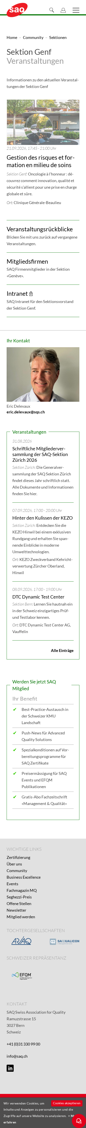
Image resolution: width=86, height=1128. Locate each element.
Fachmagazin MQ (22, 890)
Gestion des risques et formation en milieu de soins (41, 161)
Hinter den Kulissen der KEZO (42, 517)
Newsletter (16, 910)
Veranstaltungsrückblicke (40, 229)
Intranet (17, 293)
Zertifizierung (18, 857)
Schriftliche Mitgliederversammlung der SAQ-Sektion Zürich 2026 (40, 454)
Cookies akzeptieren (66, 1103)
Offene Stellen (19, 903)
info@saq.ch (17, 1056)
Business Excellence (24, 877)
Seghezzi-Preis (19, 896)
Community (17, 870)
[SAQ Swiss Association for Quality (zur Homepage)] (17, 9)
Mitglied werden (21, 916)
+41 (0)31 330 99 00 (23, 1044)
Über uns (14, 864)
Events (12, 883)
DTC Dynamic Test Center (38, 596)
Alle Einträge (62, 650)
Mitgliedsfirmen (27, 261)
